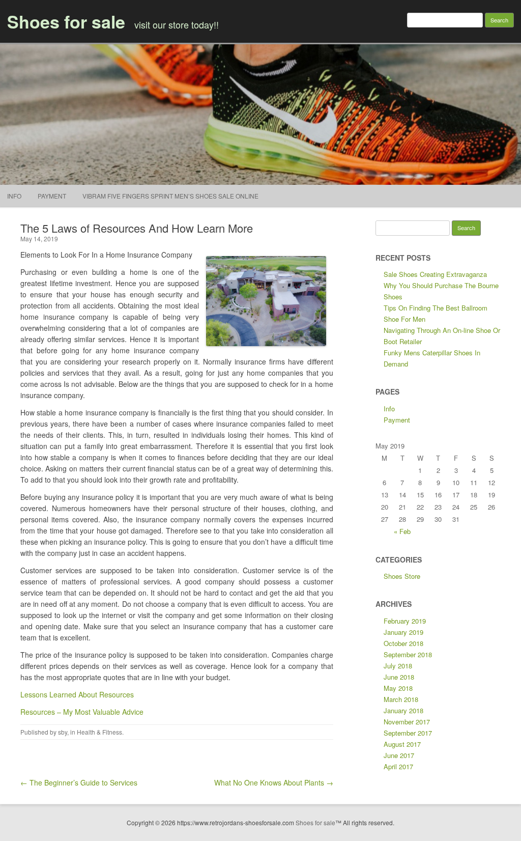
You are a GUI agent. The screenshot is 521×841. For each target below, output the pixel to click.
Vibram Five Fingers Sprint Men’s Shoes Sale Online (170, 195)
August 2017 (402, 744)
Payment (52, 195)
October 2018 (403, 643)
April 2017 (398, 766)
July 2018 (398, 665)
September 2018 (408, 654)
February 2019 (405, 621)
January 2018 (403, 710)
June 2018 (399, 677)
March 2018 (401, 699)
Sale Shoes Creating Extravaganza (435, 274)
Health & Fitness (99, 731)
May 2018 (398, 688)
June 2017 (399, 755)
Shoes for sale (66, 21)
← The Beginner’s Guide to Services (78, 782)
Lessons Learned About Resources (77, 694)
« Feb (402, 531)
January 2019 (403, 632)
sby (62, 731)
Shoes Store (402, 576)
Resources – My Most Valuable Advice (81, 712)
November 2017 (407, 721)
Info (14, 195)
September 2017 (408, 733)
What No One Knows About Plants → (273, 782)
